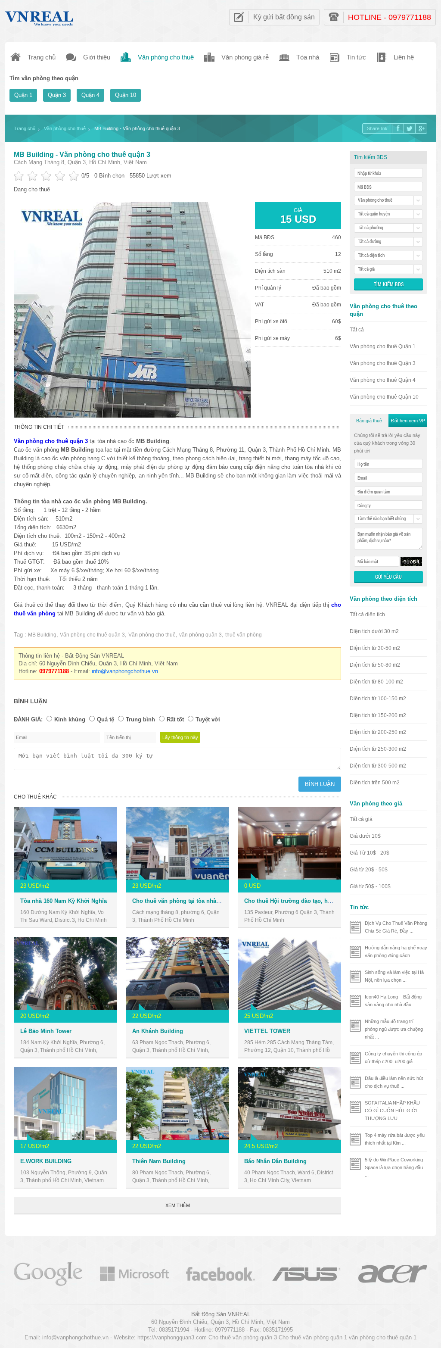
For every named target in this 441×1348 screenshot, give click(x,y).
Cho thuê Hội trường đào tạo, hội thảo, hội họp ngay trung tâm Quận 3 (338, 901)
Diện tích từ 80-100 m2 (376, 682)
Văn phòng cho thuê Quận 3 (383, 363)
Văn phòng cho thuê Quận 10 (384, 397)
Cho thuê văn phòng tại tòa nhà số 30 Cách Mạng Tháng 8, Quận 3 (220, 901)
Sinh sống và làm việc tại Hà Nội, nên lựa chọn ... (394, 976)
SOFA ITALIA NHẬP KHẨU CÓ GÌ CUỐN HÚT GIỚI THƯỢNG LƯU (392, 1110)
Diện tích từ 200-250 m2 (378, 732)
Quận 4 (90, 95)
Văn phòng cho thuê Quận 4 (383, 380)
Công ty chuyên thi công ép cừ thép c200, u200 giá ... (393, 1057)
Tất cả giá (361, 819)
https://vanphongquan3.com (172, 1337)
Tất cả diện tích (367, 615)
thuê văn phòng (243, 635)
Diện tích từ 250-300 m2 (378, 749)
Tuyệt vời (208, 719)
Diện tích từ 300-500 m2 (378, 766)
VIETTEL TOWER (267, 1031)
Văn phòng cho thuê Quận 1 (383, 346)
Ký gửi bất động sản (284, 17)
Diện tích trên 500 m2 (375, 783)
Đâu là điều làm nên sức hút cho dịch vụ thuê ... (394, 1082)
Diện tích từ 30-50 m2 (375, 648)
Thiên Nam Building (159, 1161)
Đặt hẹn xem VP (408, 420)
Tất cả (357, 330)
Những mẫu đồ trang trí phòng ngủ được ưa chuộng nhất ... (394, 1029)
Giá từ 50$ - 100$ (370, 886)
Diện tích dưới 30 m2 (374, 631)
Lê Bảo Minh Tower (45, 1031)
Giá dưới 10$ (365, 836)
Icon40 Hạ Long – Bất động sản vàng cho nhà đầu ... (393, 1000)
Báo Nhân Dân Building (275, 1161)
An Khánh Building (157, 1031)
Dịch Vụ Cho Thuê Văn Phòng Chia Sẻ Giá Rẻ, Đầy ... (396, 927)
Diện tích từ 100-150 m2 (378, 699)
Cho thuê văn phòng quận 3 (242, 1337)
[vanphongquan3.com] (39, 16)
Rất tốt (175, 719)
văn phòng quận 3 (200, 635)
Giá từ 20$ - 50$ (369, 870)
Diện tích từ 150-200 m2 (378, 715)
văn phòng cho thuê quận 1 (382, 1337)
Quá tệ (105, 719)
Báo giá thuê (369, 420)
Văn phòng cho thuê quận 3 (92, 635)
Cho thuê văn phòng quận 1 (313, 1337)
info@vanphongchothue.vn (125, 671)
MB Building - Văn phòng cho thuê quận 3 (82, 154)
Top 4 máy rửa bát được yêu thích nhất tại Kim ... (395, 1139)
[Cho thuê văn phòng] (48, 1273)
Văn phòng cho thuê (152, 635)
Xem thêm (177, 1205)
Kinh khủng (69, 719)
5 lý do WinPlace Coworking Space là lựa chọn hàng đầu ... (394, 1167)
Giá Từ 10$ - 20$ (369, 853)
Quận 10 (125, 95)
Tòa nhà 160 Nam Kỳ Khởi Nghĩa (63, 901)
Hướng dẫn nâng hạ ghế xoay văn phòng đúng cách (396, 951)
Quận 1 (23, 95)
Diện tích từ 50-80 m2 (375, 665)
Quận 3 (57, 95)
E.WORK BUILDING (45, 1161)
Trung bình (140, 719)
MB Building (42, 635)
